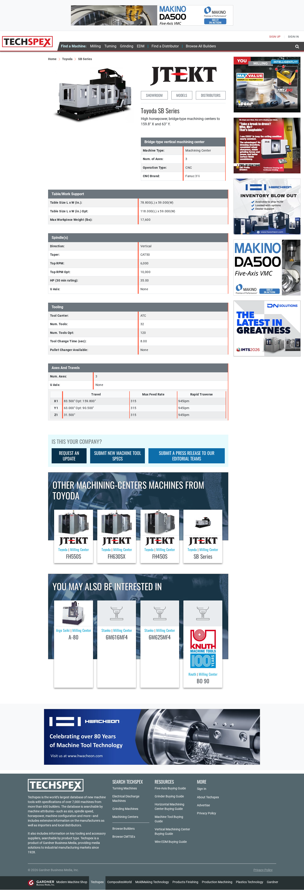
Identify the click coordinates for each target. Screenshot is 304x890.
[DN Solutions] (267, 328)
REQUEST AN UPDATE (69, 456)
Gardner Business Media (60, 843)
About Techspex (208, 797)
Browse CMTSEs (123, 836)
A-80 (73, 637)
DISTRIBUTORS (211, 95)
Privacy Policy (206, 813)
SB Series (203, 556)
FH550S (73, 556)
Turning (110, 46)
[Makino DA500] (152, 15)
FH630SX (117, 556)
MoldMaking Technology (152, 882)
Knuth (192, 674)
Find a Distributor (165, 46)
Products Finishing (185, 882)
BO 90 (203, 681)
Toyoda (67, 59)
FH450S (159, 556)
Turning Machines (124, 788)
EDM (140, 46)
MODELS (181, 95)
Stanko (106, 630)
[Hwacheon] (152, 737)
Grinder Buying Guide (169, 796)
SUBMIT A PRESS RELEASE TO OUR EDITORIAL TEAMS (186, 456)
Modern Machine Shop (71, 882)
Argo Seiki (63, 630)
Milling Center (79, 549)
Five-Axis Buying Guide (170, 788)
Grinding (126, 46)
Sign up (275, 36)
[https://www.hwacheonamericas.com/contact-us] (267, 206)
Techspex (97, 882)
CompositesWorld (119, 882)
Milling (95, 46)
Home (52, 59)
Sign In (201, 789)
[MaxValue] (267, 84)
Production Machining (217, 882)
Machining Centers (125, 817)
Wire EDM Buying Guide (171, 841)
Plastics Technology (249, 882)
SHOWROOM (154, 95)
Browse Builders (123, 828)
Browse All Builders (201, 46)
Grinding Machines (125, 809)
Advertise (203, 805)
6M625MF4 (160, 637)
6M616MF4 (117, 637)
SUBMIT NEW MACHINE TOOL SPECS (117, 456)
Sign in (293, 36)
